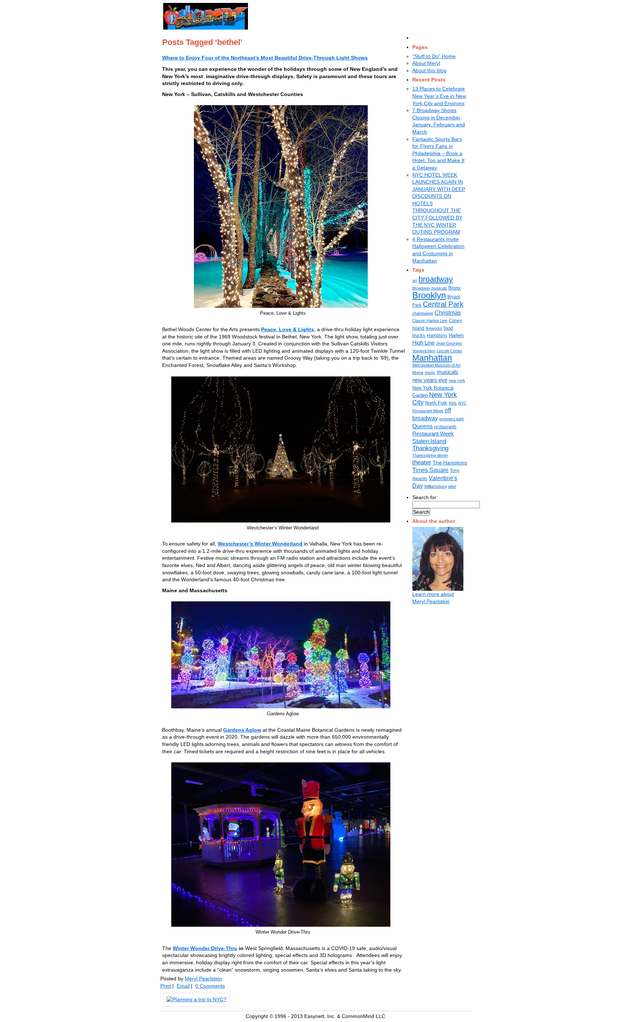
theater (421, 462)
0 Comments (210, 986)
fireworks (434, 328)
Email (183, 986)
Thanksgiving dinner (430, 455)
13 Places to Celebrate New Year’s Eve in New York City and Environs (439, 96)
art (414, 280)
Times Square (430, 470)
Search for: (425, 497)
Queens (422, 426)
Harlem (456, 335)
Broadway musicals (429, 288)
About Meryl (426, 63)
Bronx (454, 288)
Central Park (443, 304)
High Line (423, 343)
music (430, 372)
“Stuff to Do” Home (434, 56)
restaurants (445, 426)
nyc (453, 403)
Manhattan (432, 358)
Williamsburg (435, 486)
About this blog (429, 70)
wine (452, 486)
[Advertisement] (343, 15)
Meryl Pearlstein (203, 978)
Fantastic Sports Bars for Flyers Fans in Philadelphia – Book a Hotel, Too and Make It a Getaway (438, 153)
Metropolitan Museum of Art (436, 365)
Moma (417, 372)
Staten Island (429, 441)
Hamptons (437, 335)
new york (457, 380)
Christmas (448, 313)
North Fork (436, 403)
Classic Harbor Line (429, 320)
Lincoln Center (449, 351)
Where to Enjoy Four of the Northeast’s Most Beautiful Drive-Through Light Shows (265, 58)
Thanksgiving (430, 448)
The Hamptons (450, 463)
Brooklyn (429, 295)
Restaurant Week (433, 434)
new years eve (429, 380)
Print (165, 986)
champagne (422, 313)
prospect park (451, 419)
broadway (435, 279)
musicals (447, 372)
